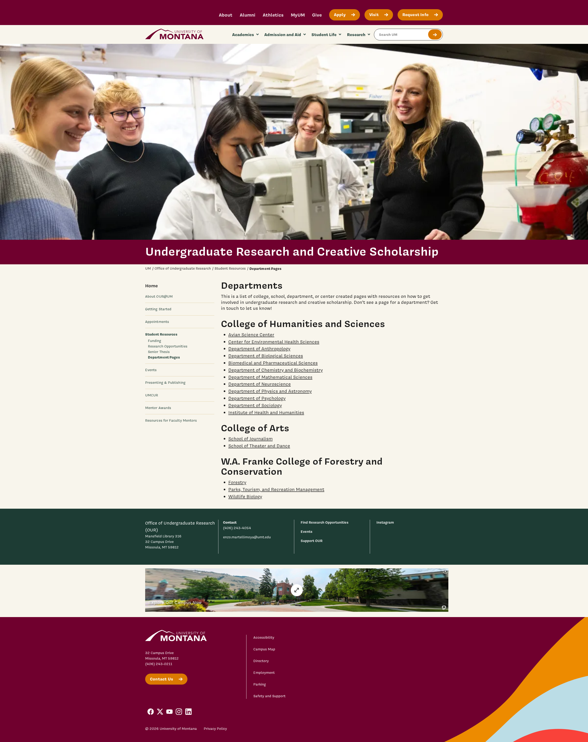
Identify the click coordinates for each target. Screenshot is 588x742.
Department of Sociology (255, 405)
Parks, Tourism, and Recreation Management (276, 489)
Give (317, 15)
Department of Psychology (257, 398)
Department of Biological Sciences (265, 356)
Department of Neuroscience (259, 384)
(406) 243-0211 (158, 664)
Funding (154, 341)
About (225, 15)
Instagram (385, 522)
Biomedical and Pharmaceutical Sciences (273, 363)
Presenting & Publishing (165, 383)
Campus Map (264, 649)
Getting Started (158, 309)
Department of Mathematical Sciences (270, 377)
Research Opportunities (167, 346)
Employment (264, 672)
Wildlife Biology (245, 496)
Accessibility (263, 637)
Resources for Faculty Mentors (171, 420)
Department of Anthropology (259, 349)
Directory (261, 661)
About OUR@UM (159, 296)
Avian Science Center (251, 335)
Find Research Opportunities (324, 522)
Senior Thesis (159, 352)
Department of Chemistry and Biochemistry (275, 370)
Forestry (237, 482)
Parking (259, 684)
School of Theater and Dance (259, 446)
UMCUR (151, 395)
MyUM (298, 15)
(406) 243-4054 (237, 528)
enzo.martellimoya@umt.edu (247, 537)
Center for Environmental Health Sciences (273, 342)
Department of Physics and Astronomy (270, 391)
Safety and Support (269, 696)
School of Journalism (250, 439)
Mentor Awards (158, 408)
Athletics (273, 15)
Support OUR (311, 540)
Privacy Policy (215, 728)
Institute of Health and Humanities (266, 412)
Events (151, 370)
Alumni (247, 15)
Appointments (157, 321)
